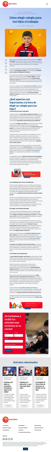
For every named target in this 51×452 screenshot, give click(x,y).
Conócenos (5, 425)
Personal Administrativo (25, 432)
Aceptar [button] (25, 448)
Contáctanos (6, 430)
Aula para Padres (27, 12)
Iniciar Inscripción (38, 427)
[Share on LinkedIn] (6, 66)
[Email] (6, 73)
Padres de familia (23, 427)
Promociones (37, 430)
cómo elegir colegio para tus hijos (28, 287)
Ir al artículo (8, 405)
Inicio (19, 12)
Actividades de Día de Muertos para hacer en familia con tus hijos (40, 386)
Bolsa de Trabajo (7, 427)
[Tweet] (6, 63)
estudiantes (24, 225)
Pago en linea (37, 425)
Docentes (21, 430)
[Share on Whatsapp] (6, 69)
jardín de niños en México (30, 86)
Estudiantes (22, 425)
